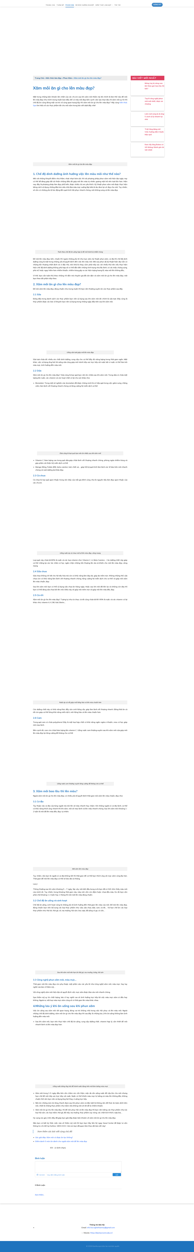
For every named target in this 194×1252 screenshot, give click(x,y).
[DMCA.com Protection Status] (80, 1246)
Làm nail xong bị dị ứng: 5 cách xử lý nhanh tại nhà (154, 116)
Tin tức (117, 5)
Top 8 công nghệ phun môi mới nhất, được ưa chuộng (154, 101)
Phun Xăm (69, 5)
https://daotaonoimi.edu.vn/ (101, 1233)
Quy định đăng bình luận (56, 1175)
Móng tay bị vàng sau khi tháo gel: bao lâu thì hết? (154, 86)
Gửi (117, 1175)
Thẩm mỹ (60, 5)
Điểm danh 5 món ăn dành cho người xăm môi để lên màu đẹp (61, 1141)
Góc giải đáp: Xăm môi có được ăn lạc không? (54, 1137)
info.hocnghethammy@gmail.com (101, 1227)
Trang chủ (50, 5)
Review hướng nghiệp (84, 5)
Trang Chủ (39, 78)
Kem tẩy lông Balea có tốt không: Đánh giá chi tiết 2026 (154, 147)
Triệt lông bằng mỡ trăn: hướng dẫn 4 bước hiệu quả (154, 132)
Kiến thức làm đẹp (103, 5)
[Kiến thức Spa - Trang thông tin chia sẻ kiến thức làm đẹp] (36, 5)
